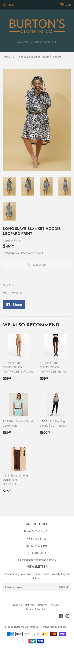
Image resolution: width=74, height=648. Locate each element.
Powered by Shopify (55, 626)
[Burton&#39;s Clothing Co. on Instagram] (67, 616)
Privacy (55, 604)
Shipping (8, 253)
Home (6, 56)
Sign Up (64, 587)
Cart (68, 4)
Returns (42, 604)
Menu (11, 4)
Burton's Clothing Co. (26, 626)
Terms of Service (36, 609)
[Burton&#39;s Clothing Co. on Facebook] (61, 616)
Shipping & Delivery (23, 604)
